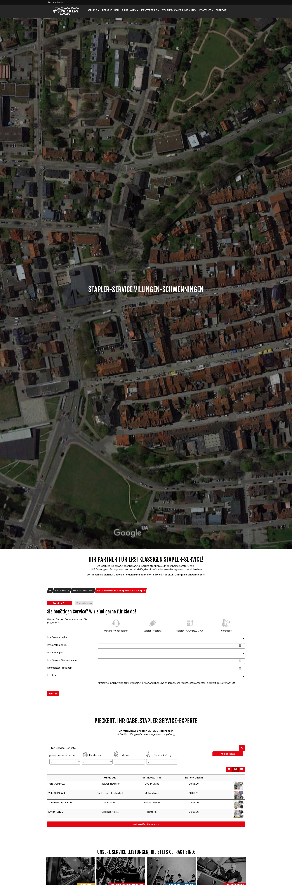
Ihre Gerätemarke (57, 637)
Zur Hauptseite (55, 2)
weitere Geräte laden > (146, 824)
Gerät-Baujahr (55, 652)
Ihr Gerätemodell (57, 645)
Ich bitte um (54, 675)
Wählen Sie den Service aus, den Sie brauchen (67, 621)
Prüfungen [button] (129, 10)
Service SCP (62, 590)
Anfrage (221, 10)
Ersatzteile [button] (149, 10)
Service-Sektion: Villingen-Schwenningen (121, 590)
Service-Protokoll (83, 590)
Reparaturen (110, 10)
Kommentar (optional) (60, 667)
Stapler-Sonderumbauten (179, 10)
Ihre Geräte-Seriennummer (62, 660)
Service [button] (92, 10)
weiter (53, 693)
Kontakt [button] (205, 10)
